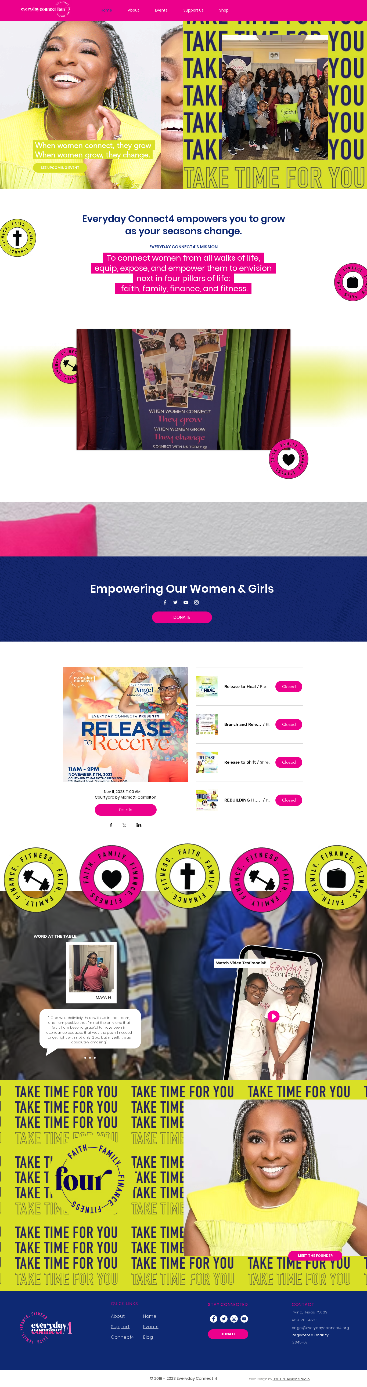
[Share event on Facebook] (111, 825)
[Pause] (83, 442)
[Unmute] (92, 442)
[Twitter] (224, 1319)
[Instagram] (234, 1319)
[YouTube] (244, 1319)
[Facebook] (213, 1319)
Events (151, 1327)
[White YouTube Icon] (186, 602)
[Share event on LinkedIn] (139, 825)
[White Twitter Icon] (175, 602)
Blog (148, 1337)
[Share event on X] (124, 826)
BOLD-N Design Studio (291, 1379)
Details (125, 810)
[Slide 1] (85, 1058)
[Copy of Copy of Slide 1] (95, 1058)
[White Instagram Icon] (196, 602)
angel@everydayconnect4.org (320, 1327)
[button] (240, 687)
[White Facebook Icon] (165, 602)
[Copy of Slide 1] (90, 1058)
